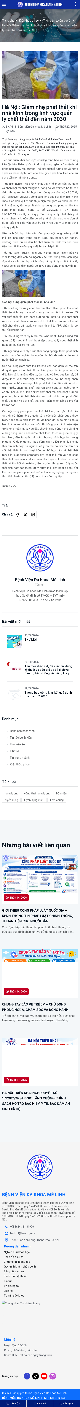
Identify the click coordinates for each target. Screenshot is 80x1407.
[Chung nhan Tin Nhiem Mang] (21, 1303)
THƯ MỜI (31, 639)
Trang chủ (8, 20)
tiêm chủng (57, 800)
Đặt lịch (67, 1403)
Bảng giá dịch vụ (14, 1271)
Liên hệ (41, 1403)
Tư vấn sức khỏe (14, 1295)
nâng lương (11, 793)
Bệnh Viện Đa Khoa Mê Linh (40, 579)
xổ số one (8, 1308)
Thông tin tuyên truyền (57, 20)
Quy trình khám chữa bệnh (20, 1266)
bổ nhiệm (62, 793)
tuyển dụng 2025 (34, 800)
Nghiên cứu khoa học (17, 1252)
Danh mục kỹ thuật (15, 1276)
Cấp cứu (14, 1403)
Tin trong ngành (20, 757)
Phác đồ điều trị (13, 1257)
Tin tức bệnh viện (21, 737)
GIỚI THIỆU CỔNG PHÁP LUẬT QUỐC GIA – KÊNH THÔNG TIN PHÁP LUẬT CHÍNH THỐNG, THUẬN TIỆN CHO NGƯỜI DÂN (37, 915)
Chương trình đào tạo (17, 1261)
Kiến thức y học (29, 20)
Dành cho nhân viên (22, 731)
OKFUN (6, 1316)
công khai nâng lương (37, 793)
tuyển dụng (11, 800)
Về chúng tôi (11, 1286)
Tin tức (14, 751)
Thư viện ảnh (18, 744)
